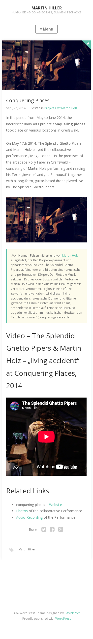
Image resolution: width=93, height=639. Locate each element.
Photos (22, 510)
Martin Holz (70, 255)
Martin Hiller (27, 549)
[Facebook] (52, 530)
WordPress (63, 618)
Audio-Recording (29, 517)
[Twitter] (44, 530)
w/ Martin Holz (67, 108)
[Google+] (60, 530)
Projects (50, 108)
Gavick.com (72, 613)
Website (55, 504)
